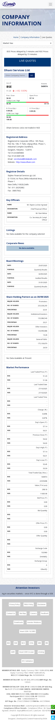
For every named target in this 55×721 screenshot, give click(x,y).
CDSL (31, 643)
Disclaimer (42, 604)
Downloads (18, 622)
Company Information (30, 37)
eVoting (41, 652)
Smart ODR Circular (26, 652)
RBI (47, 643)
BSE (8, 643)
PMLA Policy (28, 604)
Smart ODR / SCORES (27, 631)
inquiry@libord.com (24, 710)
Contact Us (11, 613)
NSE (15, 643)
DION (45, 719)
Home (16, 37)
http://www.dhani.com (25, 162)
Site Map (22, 613)
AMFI (13, 652)
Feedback (44, 613)
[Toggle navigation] (50, 4)
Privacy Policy (14, 604)
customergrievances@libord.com (38, 706)
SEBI (39, 643)
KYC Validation (27, 661)
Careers (33, 613)
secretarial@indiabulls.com (25, 159)
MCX (23, 643)
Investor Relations (34, 622)
